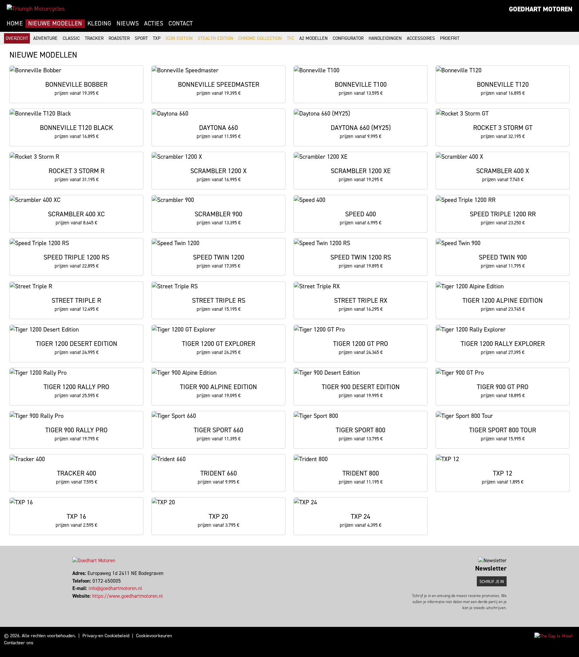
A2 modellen (313, 38)
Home (15, 23)
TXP (156, 38)
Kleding (99, 23)
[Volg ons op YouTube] (79, 603)
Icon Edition (179, 38)
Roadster (119, 38)
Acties (153, 23)
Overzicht (17, 38)
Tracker (94, 38)
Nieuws (128, 23)
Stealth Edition (215, 38)
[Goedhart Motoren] (36, 8)
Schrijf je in (491, 581)
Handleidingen (385, 38)
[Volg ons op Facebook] (73, 603)
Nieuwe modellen (55, 23)
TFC (290, 38)
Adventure (45, 38)
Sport (141, 38)
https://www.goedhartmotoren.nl (127, 596)
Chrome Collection (260, 38)
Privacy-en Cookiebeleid (105, 636)
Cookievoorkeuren (154, 636)
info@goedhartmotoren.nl (115, 588)
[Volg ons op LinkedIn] (76, 603)
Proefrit (449, 38)
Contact (181, 23)
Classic (71, 38)
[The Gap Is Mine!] (553, 636)
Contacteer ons (19, 643)
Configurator (348, 38)
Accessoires (421, 38)
